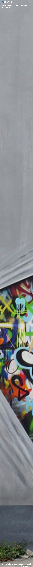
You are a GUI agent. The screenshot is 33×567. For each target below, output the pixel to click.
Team (20, 2)
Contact (30, 2)
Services (17, 2)
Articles (26, 2)
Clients (23, 2)
